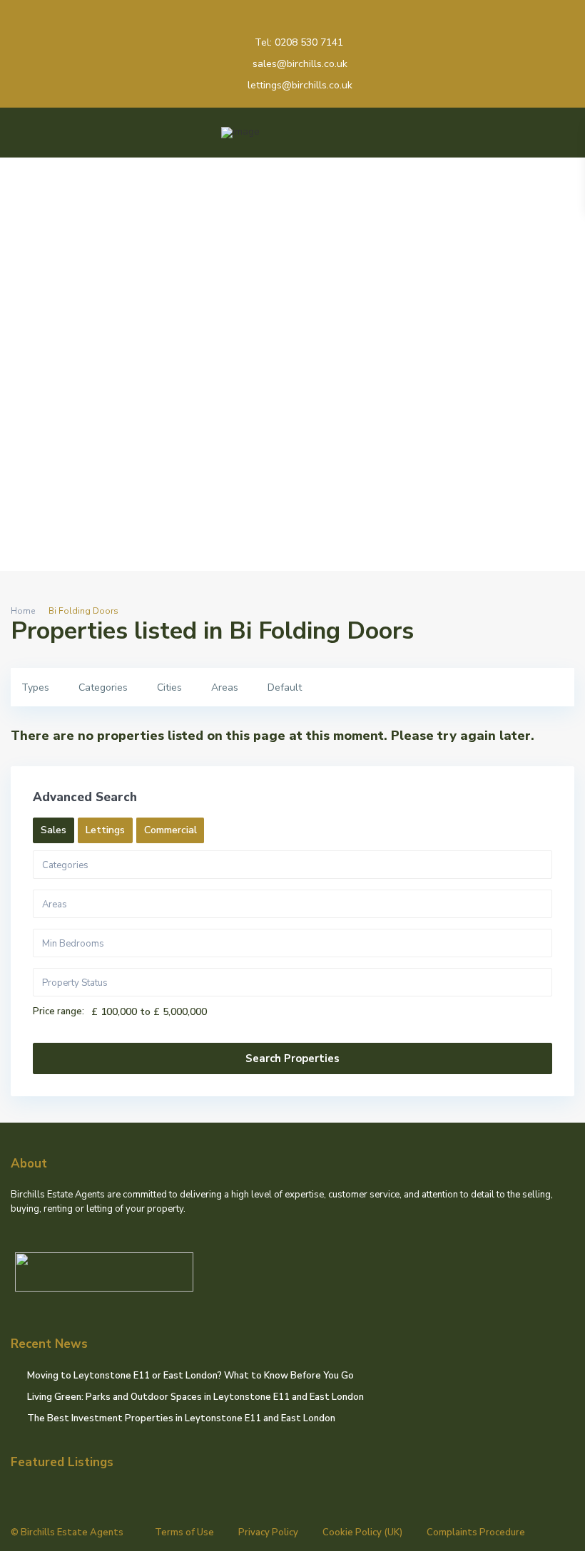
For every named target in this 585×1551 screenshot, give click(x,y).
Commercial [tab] (170, 830)
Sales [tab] (53, 830)
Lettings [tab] (105, 830)
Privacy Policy (268, 1532)
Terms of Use (184, 1532)
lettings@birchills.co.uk (300, 85)
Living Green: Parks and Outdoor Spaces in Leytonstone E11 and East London (195, 1397)
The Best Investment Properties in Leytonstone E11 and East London (181, 1418)
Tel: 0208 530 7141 (299, 42)
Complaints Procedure (476, 1532)
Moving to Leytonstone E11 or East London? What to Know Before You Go (190, 1375)
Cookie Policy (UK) (362, 1532)
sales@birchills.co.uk (300, 64)
